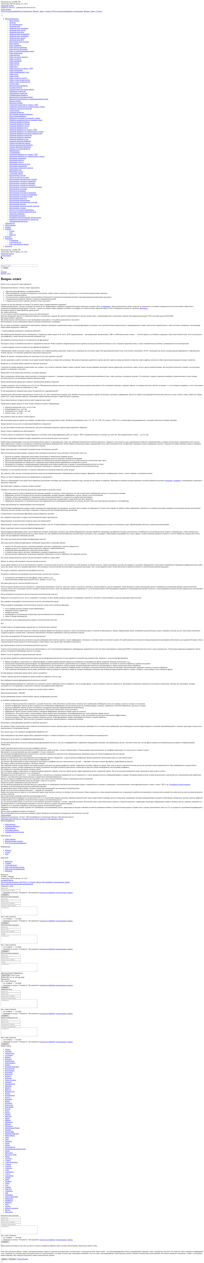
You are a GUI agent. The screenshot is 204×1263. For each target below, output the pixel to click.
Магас (7, 1118)
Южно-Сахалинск (11, 1208)
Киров (7, 1101)
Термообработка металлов (14, 832)
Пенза (7, 1143)
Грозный (8, 1082)
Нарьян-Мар (9, 1132)
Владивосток (10, 1069)
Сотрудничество (11, 865)
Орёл (7, 1139)
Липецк (8, 1114)
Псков (7, 1151)
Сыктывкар (9, 1176)
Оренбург (8, 1141)
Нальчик (8, 1130)
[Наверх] (2, 1244)
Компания (8, 861)
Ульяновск (9, 1191)
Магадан (8, 1116)
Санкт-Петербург (11, 1162)
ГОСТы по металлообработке (15, 843)
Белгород (8, 1059)
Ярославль (9, 1212)
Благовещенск (10, 1063)
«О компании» (105, 306)
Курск (7, 1111)
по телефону (7, 919)
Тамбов (8, 1177)
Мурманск (9, 1126)
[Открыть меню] (2, 270)
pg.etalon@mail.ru (7, 880)
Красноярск (9, 1107)
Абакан (7, 1049)
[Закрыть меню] (2, 15)
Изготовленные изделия (14, 841)
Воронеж (8, 1078)
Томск (7, 1183)
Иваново (8, 1086)
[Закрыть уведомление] (2, 1261)
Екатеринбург (10, 1084)
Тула (6, 1185)
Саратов (8, 1166)
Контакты (8, 871)
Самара (7, 1160)
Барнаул (8, 1057)
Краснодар (9, 1105)
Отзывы (8, 863)
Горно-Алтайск (10, 1080)
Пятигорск (9, 1153)
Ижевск (8, 1088)
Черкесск (8, 1202)
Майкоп (8, 1120)
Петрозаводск (10, 1147)
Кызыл (7, 1112)
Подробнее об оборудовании (179, 784)
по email (18, 919)
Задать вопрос (6, 9)
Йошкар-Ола (9, 1091)
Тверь (7, 1179)
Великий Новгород (12, 1067)
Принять (4, 1259)
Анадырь (8, 1051)
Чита (7, 1204)
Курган (7, 1109)
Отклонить (12, 1259)
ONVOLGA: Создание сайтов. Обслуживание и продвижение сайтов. (37, 819)
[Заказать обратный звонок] (2, 258)
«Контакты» (143, 308)
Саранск (8, 1164)
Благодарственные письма (14, 867)
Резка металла (10, 824)
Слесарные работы (12, 830)
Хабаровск (9, 1195)
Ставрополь (9, 1172)
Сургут (7, 1174)
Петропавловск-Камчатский (15, 1149)
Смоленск (8, 1168)
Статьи (7, 852)
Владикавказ (9, 1070)
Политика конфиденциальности (21, 884)
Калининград (10, 1095)
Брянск (7, 1065)
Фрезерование (10, 828)
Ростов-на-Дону (11, 1155)
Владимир (9, 1072)
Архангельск (9, 1053)
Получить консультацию (10, 882)
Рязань (7, 1156)
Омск (7, 1137)
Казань (7, 1093)
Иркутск (8, 1090)
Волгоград (9, 1074)
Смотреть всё (10, 223)
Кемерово (8, 1099)
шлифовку (177, 480)
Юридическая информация (15, 869)
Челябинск (9, 1200)
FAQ (6, 854)
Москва (8, 1124)
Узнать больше (22, 1259)
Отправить (5, 894)
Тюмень (8, 1187)
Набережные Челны (12, 1128)
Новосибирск (10, 1135)
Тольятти (8, 1181)
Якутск (7, 1210)
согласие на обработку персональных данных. (56, 892)
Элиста (7, 1206)
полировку (169, 480)
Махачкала (9, 1122)
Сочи (7, 1170)
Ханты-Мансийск (11, 1197)
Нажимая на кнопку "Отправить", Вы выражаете (38, 892)
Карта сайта (5, 884)
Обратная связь (6, 819)
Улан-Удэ (8, 1189)
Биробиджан (9, 1061)
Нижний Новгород (12, 1134)
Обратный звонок (7, 5)
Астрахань (9, 1055)
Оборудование (10, 839)
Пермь (7, 1145)
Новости (8, 850)
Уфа (6, 1193)
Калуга (7, 1097)
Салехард (8, 1158)
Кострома (8, 1103)
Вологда (8, 1076)
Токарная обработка (12, 826)
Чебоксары (9, 1198)
